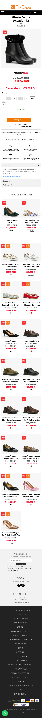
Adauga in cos (19, 120)
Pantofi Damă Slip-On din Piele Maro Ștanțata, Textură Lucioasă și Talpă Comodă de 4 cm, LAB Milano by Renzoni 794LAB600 (31, 342)
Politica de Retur (20, 635)
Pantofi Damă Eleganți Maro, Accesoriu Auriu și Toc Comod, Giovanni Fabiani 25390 (31, 457)
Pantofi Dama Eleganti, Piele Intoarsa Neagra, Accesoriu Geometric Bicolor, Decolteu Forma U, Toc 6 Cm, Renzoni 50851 (10, 342)
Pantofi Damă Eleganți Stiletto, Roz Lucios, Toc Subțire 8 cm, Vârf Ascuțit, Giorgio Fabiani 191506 (31, 495)
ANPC (20, 681)
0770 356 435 (22, 600)
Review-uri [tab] (7, 185)
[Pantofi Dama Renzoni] (11, 208)
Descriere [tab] (6, 165)
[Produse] (2, 12)
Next (39, 51)
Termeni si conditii (20, 623)
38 (26, 98)
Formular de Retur (20, 677)
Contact (20, 690)
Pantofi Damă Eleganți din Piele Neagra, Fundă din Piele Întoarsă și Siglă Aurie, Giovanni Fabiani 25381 (11, 495)
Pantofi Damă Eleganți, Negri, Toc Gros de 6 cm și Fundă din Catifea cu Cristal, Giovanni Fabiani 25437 (11, 457)
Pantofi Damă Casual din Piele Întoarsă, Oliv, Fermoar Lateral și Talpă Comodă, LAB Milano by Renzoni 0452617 (11, 380)
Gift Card (20, 652)
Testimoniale (20, 656)
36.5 (8, 98)
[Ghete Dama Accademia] (21, 48)
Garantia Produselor (20, 631)
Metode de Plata (20, 619)
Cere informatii (29, 140)
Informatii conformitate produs (12, 176)
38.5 (32, 98)
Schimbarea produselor (20, 640)
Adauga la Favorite (13, 140)
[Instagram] (23, 585)
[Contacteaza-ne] (30, 12)
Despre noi (20, 614)
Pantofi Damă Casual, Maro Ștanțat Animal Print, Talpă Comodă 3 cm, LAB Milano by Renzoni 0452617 (11, 419)
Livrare (20, 627)
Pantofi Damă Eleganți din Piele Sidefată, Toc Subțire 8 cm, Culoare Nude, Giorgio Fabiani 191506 (11, 534)
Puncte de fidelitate (20, 610)
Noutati (20, 648)
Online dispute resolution (20, 686)
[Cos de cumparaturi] (35, 12)
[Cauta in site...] (40, 12)
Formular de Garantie (20, 673)
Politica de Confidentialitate (20, 665)
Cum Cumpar (20, 660)
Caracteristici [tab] (7, 181)
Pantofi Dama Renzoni (11, 221)
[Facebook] (19, 585)
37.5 (20, 98)
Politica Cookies (20, 669)
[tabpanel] (21, 48)
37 (15, 98)
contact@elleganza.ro (22, 603)
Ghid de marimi (20, 644)
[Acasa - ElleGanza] (21, 7)
